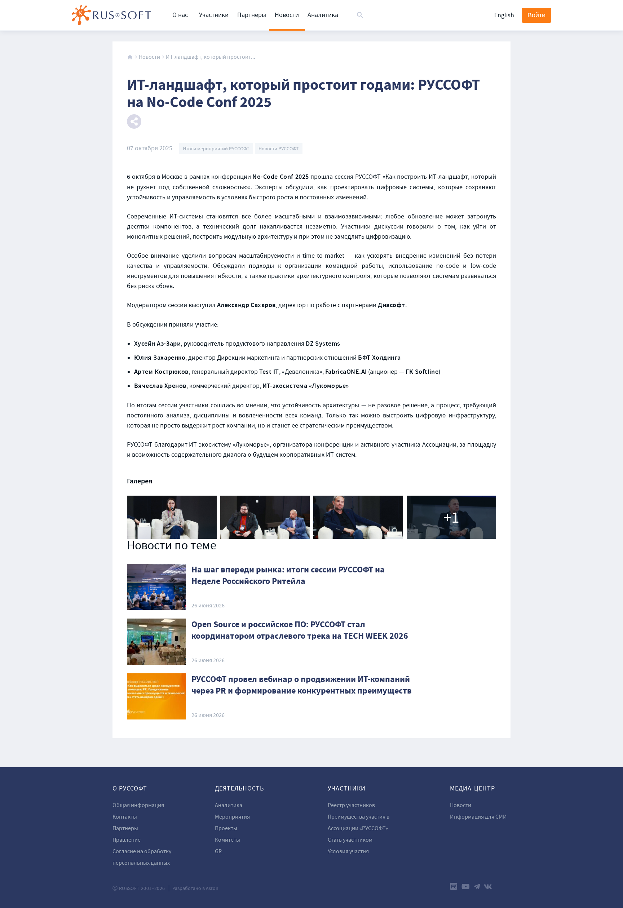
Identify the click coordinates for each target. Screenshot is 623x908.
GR (218, 851)
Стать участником (350, 839)
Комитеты (227, 839)
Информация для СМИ (478, 816)
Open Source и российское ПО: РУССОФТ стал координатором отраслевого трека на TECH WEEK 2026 (299, 630)
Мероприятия (232, 816)
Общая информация (138, 805)
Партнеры (251, 15)
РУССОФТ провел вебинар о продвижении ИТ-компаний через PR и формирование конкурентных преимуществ (301, 684)
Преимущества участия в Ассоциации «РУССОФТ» (358, 822)
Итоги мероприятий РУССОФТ (216, 148)
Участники (214, 15)
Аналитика (323, 15)
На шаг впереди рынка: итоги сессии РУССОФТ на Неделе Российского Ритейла (288, 575)
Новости (287, 15)
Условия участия (348, 851)
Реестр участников (351, 805)
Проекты (226, 828)
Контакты (124, 816)
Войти (536, 15)
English (504, 15)
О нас (180, 15)
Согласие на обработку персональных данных (141, 857)
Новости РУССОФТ (279, 148)
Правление (126, 839)
